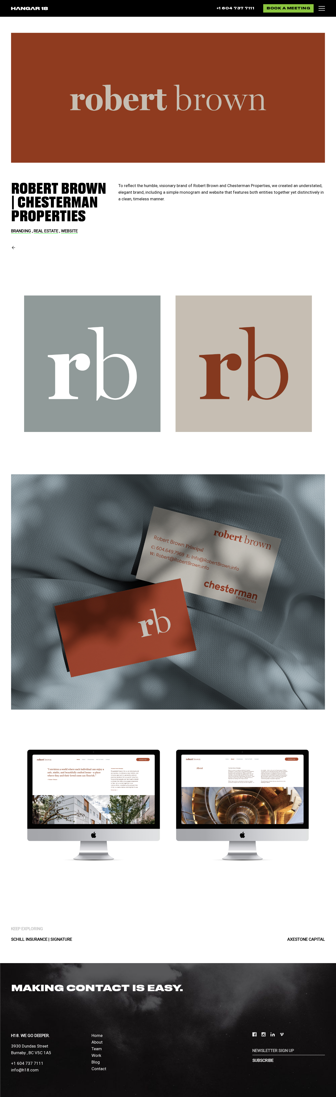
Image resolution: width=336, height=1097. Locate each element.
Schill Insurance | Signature (41, 939)
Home (97, 1035)
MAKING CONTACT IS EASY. (97, 988)
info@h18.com (25, 1069)
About (97, 1042)
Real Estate (46, 230)
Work (96, 1055)
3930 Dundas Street (29, 1046)
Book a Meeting (288, 8)
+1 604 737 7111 (235, 8)
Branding (21, 230)
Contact (99, 1068)
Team (97, 1048)
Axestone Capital (306, 939)
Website (69, 230)
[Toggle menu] (322, 8)
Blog (96, 1062)
